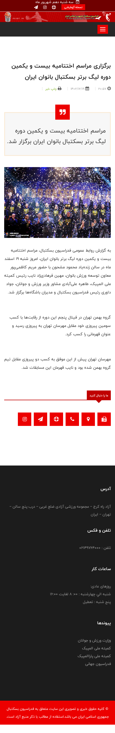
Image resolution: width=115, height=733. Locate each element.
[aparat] (53, 7)
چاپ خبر (51, 88)
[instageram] (44, 7)
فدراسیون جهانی (98, 663)
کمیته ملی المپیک (96, 648)
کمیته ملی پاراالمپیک (94, 656)
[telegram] (36, 7)
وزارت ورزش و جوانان (94, 640)
